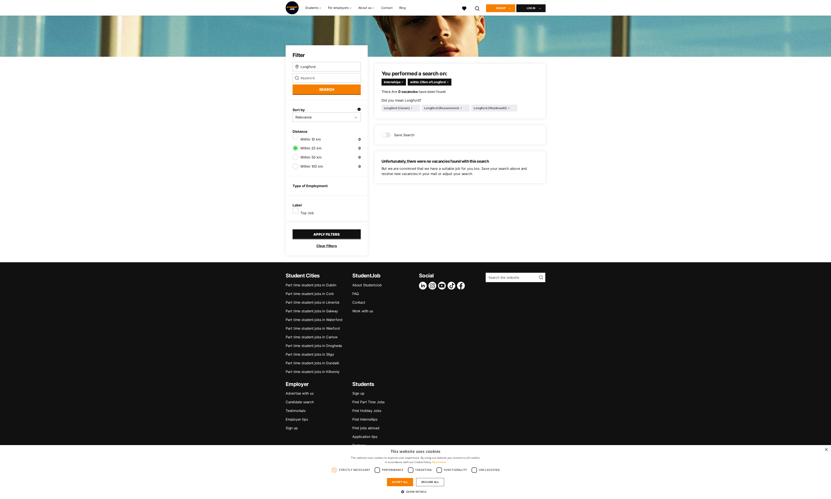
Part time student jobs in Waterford (314, 320)
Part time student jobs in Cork (310, 294)
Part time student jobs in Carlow (312, 337)
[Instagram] (433, 286)
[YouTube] (443, 286)
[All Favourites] (464, 8)
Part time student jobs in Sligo (310, 354)
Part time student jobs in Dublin (311, 285)
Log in (531, 8)
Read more (439, 462)
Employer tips (297, 419)
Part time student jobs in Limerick (313, 302)
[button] (415, 491)
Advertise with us (300, 393)
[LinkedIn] (423, 286)
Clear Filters (326, 246)
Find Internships (364, 419)
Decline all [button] (430, 482)
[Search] (477, 8)
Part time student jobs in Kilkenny (313, 371)
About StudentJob (367, 285)
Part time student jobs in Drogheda (314, 345)
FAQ (355, 294)
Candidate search (300, 402)
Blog (402, 8)
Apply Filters (326, 234)
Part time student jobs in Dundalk (312, 363)
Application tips (364, 436)
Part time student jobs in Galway (312, 311)
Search (326, 89)
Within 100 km (311, 166)
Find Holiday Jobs (366, 410)
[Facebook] (462, 286)
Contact (387, 8)
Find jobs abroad (365, 428)
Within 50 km (311, 157)
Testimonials (296, 410)
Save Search (404, 135)
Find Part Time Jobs (368, 402)
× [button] (826, 449)
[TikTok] (452, 286)
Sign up (292, 428)
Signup (501, 8)
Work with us (362, 311)
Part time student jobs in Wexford (313, 328)
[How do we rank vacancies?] (359, 109)
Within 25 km (311, 148)
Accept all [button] (400, 482)
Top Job (307, 213)
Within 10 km (310, 139)
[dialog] (415, 472)
